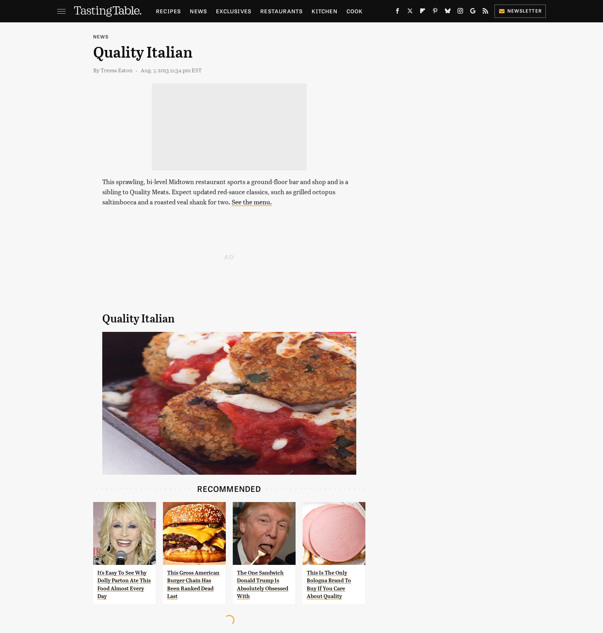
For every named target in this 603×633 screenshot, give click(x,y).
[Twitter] (410, 12)
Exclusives (233, 11)
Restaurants (281, 11)
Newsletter (524, 10)
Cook (355, 11)
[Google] (472, 12)
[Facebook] (397, 12)
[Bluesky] (447, 12)
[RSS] (485, 12)
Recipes (168, 11)
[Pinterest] (435, 12)
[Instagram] (460, 12)
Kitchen (324, 11)
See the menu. (252, 201)
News (198, 11)
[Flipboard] (422, 12)
